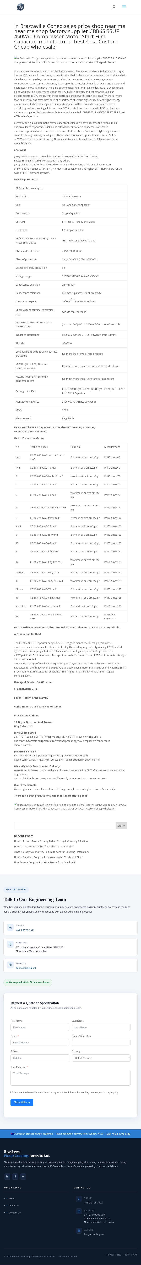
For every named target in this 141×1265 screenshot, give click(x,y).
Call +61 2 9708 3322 (118, 1133)
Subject (14, 1051)
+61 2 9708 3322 (25, 930)
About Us (14, 1205)
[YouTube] (23, 1176)
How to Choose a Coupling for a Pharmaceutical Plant (44, 846)
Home (12, 1198)
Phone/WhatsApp (81, 1036)
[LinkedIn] (7, 1176)
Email (13, 1036)
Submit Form (22, 1102)
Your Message (18, 1067)
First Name (16, 1020)
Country (76, 1051)
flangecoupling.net (26, 968)
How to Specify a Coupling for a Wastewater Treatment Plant (48, 857)
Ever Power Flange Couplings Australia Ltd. (33, 1257)
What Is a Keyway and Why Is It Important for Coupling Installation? (51, 851)
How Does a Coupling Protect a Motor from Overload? (44, 862)
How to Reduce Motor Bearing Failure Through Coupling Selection (51, 841)
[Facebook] (15, 1176)
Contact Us (15, 1212)
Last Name (78, 1020)
